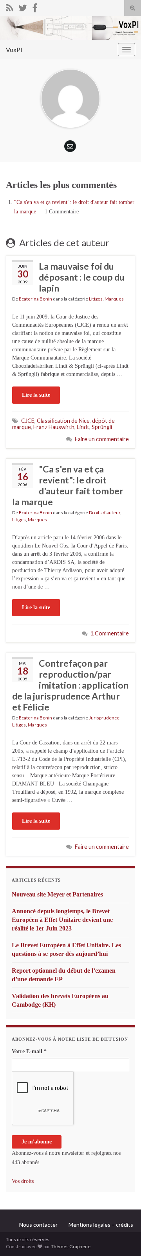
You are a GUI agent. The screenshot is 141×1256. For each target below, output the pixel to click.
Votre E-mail (29, 1051)
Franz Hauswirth (53, 427)
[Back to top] (123, 1238)
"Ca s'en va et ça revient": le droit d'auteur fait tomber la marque (67, 485)
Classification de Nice (63, 420)
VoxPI (14, 49)
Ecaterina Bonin (35, 299)
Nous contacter (38, 1224)
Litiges (96, 299)
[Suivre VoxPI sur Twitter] (22, 6)
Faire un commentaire (102, 439)
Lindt (83, 427)
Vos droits (23, 1181)
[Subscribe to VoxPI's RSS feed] (9, 6)
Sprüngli (102, 427)
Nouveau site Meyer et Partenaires (57, 894)
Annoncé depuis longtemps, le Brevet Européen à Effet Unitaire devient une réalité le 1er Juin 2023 (62, 920)
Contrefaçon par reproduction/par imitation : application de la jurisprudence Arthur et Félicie (70, 685)
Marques (114, 299)
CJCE (27, 420)
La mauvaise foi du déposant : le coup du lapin (82, 277)
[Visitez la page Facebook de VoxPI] (35, 6)
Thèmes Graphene (70, 1246)
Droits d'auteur (104, 512)
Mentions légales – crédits (101, 1224)
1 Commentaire (109, 633)
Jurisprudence (104, 718)
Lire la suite (36, 395)
